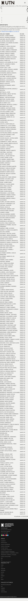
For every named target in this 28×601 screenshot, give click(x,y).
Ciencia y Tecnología (5, 546)
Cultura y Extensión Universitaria (7, 551)
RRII (2, 558)
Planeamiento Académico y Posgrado (8, 554)
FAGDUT (2, 575)
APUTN (2, 572)
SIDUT (2, 579)
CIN (1, 586)
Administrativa (4, 542)
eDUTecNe (3, 570)
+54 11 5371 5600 (4, 533)
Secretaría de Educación (6, 584)
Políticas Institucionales (6, 556)
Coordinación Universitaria (6, 549)
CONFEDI (3, 588)
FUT (2, 577)
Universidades (4, 591)
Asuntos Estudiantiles (5, 544)
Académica (3, 540)
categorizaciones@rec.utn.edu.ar (10, 31)
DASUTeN (3, 568)
